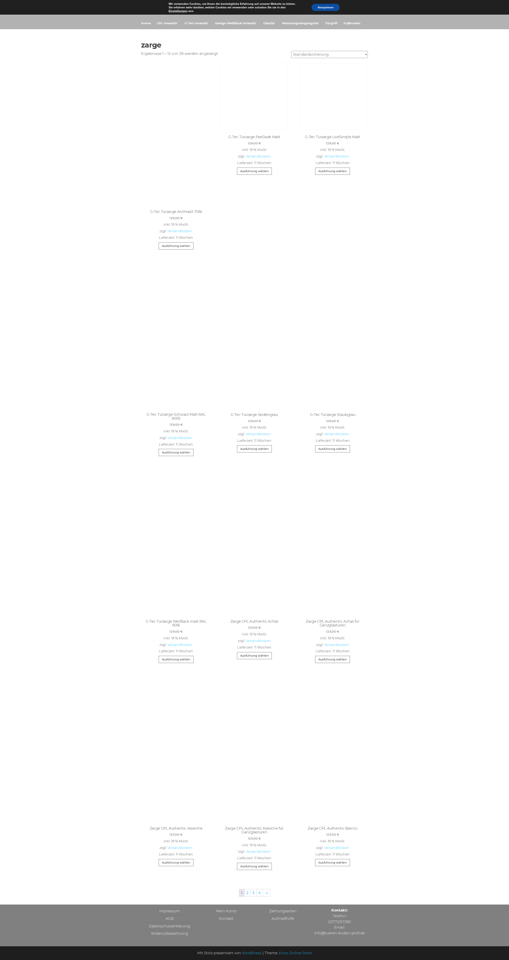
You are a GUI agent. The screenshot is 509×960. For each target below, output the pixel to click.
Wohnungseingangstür (300, 23)
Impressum (169, 911)
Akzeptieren (326, 7)
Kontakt (226, 918)
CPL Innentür (167, 23)
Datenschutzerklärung (169, 926)
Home (146, 23)
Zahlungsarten (282, 911)
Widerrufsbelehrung (169, 933)
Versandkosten (179, 231)
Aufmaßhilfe (283, 918)
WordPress (251, 953)
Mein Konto (226, 911)
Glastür (269, 23)
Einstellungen (178, 11)
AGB (170, 918)
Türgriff (331, 23)
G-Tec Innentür (196, 23)
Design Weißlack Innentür (235, 23)
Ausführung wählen (176, 246)
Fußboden (352, 23)
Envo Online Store (295, 953)
